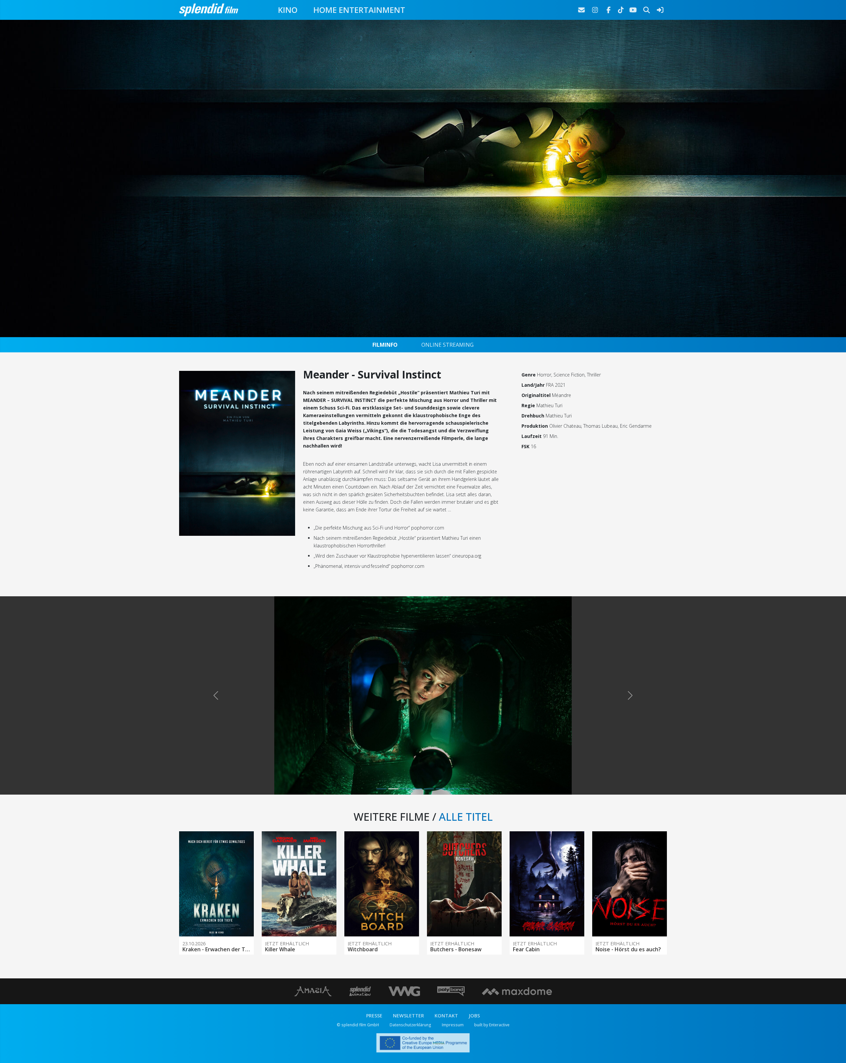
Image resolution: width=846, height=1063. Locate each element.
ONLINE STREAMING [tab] (447, 344)
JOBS (474, 1015)
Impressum (453, 1025)
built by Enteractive (492, 1025)
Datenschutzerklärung (410, 1025)
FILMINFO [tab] (385, 344)
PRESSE (374, 1015)
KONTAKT (446, 1015)
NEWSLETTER (408, 1015)
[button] (215, 695)
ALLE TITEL (466, 816)
